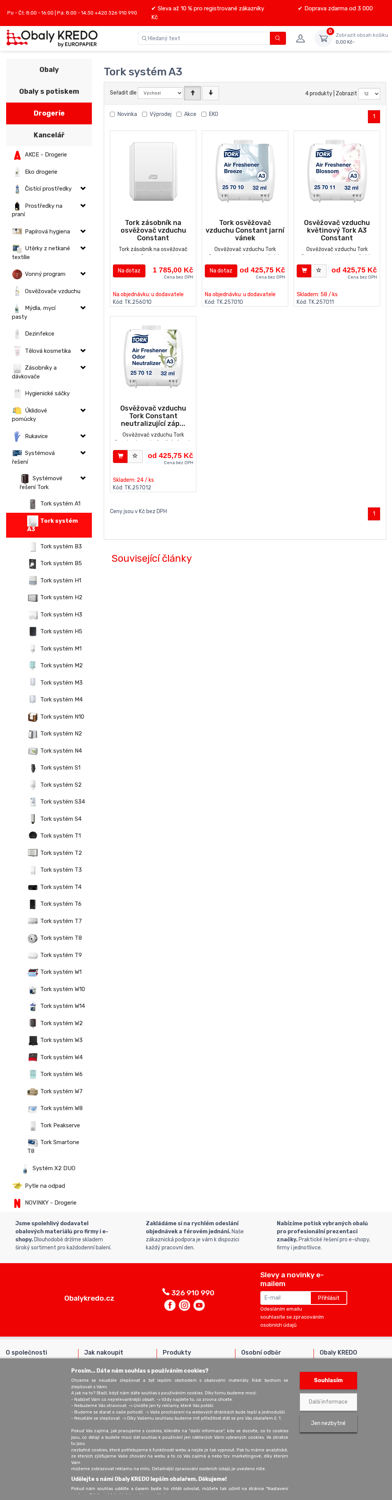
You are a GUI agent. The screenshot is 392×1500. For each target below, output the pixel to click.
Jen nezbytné (328, 1423)
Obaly (49, 69)
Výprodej (161, 114)
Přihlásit (329, 1298)
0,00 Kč (362, 38)
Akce (190, 114)
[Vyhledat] (278, 38)
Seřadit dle (123, 93)
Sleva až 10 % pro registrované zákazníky (210, 8)
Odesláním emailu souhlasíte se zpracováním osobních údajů (292, 1317)
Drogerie (49, 113)
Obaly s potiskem (49, 91)
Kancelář (49, 135)
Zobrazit (346, 93)
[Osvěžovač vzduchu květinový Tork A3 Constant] (337, 171)
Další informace (328, 1402)
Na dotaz (129, 270)
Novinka (127, 114)
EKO (213, 114)
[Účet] (300, 38)
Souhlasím (328, 1380)
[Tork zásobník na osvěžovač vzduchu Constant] (153, 171)
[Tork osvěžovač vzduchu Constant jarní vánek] (245, 171)
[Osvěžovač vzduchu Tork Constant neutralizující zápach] (153, 356)
